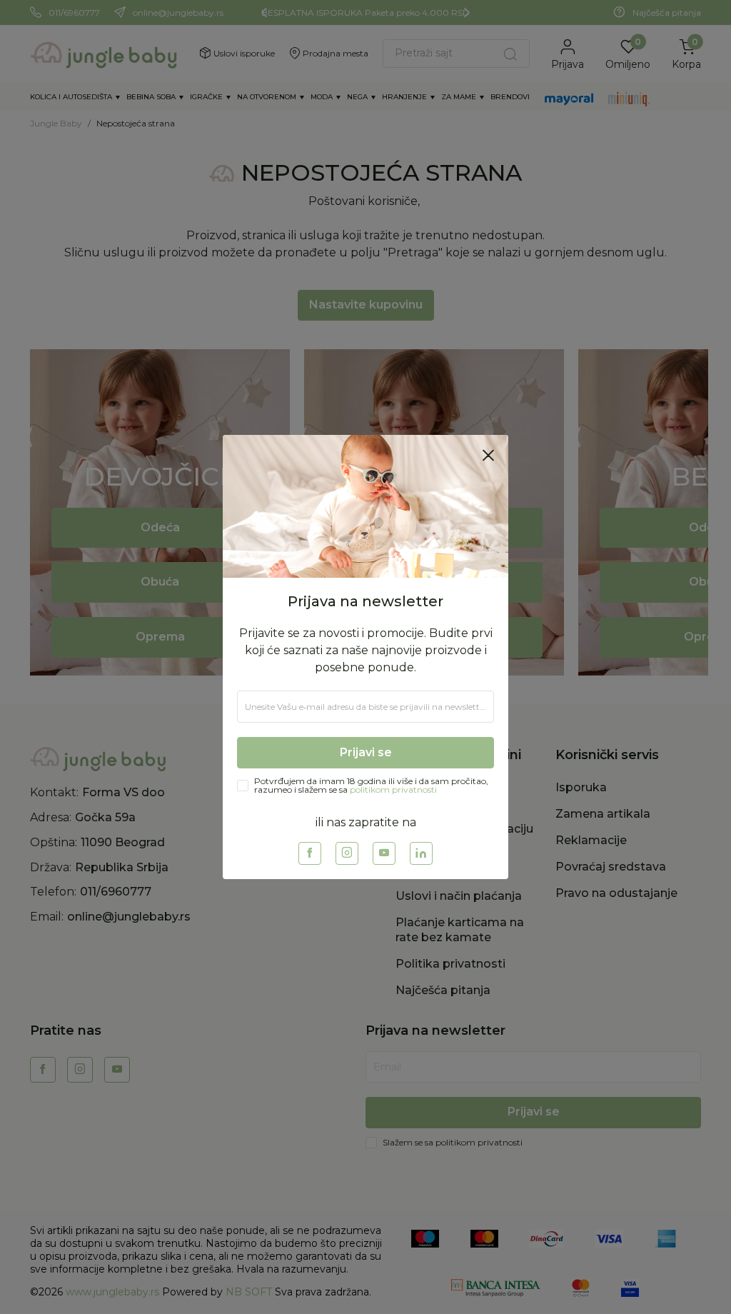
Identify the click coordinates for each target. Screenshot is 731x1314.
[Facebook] (309, 853)
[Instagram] (347, 853)
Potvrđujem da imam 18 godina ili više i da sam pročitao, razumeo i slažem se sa (371, 785)
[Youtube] (384, 853)
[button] (488, 455)
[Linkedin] (421, 853)
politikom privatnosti (393, 789)
